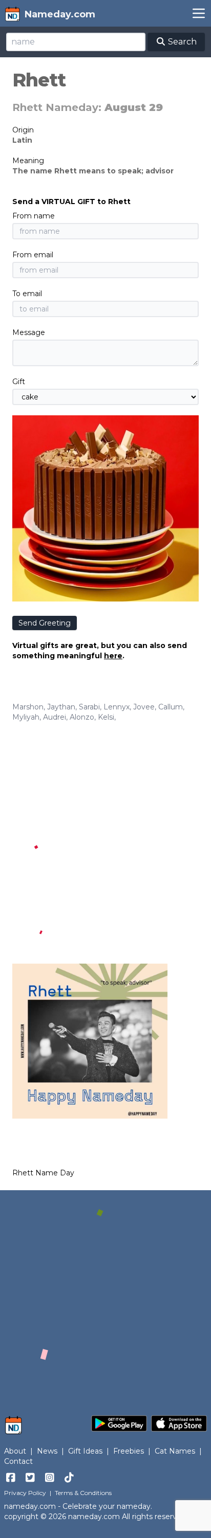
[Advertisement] (105, 832)
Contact (18, 1461)
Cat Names (175, 1451)
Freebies (128, 1451)
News (47, 1451)
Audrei (54, 717)
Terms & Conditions (83, 1493)
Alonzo (82, 717)
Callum (170, 706)
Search (181, 42)
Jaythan (61, 706)
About (15, 1451)
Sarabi (89, 706)
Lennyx (116, 706)
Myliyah (25, 717)
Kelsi (106, 717)
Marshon (28, 706)
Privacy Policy (25, 1493)
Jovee (144, 706)
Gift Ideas (85, 1451)
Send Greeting (44, 623)
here (113, 655)
